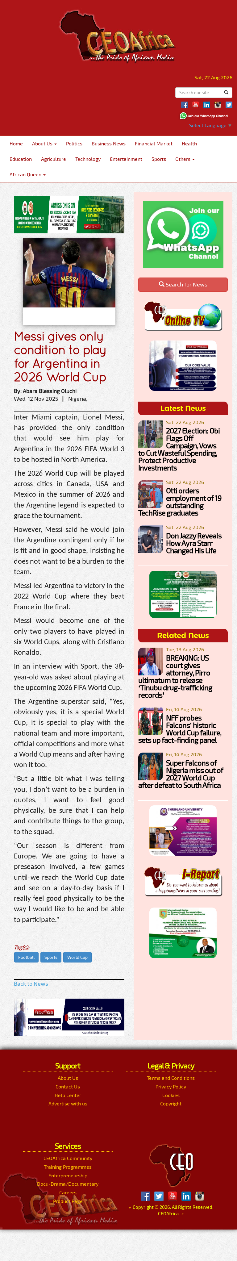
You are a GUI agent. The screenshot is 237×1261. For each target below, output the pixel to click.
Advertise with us (67, 1103)
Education (21, 159)
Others (183, 159)
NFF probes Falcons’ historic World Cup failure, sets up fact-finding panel (179, 728)
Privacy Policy (171, 1086)
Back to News (31, 983)
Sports (159, 159)
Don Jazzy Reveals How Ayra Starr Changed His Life (194, 543)
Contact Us (68, 1086)
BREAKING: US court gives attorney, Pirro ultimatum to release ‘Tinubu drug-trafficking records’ (175, 676)
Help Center (68, 1095)
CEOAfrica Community (68, 1158)
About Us (43, 143)
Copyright (170, 1103)
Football (26, 957)
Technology (88, 159)
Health (189, 143)
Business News (109, 143)
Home (16, 143)
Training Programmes (68, 1167)
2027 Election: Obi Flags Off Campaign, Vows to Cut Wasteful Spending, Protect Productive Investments (179, 449)
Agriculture (53, 159)
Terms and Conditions (171, 1078)
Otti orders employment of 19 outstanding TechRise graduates (180, 501)
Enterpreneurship (67, 1175)
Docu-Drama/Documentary (67, 1184)
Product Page (68, 1201)
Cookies (171, 1095)
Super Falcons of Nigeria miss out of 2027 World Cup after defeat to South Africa (180, 773)
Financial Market (154, 143)
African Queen (26, 174)
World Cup (77, 957)
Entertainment (126, 159)
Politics (74, 143)
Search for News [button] (185, 284)
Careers (68, 1192)
